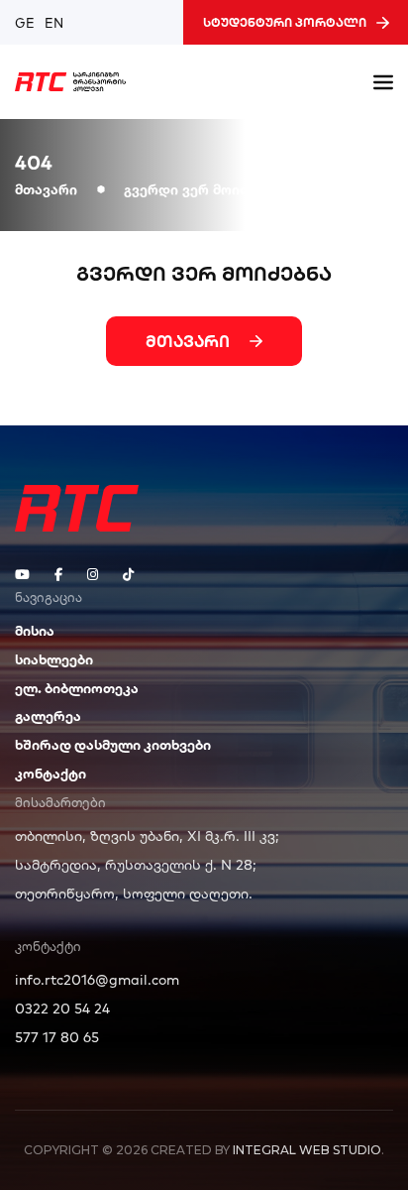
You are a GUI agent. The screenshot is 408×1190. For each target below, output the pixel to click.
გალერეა (48, 716)
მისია (34, 631)
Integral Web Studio (307, 1149)
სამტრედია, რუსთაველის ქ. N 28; (135, 865)
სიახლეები (54, 659)
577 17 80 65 (57, 1037)
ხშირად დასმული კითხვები (113, 745)
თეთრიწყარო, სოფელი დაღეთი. (134, 893)
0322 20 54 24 (62, 1008)
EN (54, 23)
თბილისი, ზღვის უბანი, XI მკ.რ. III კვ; (147, 836)
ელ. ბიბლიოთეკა (77, 688)
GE (25, 23)
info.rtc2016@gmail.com (97, 980)
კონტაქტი (50, 773)
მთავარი (46, 188)
